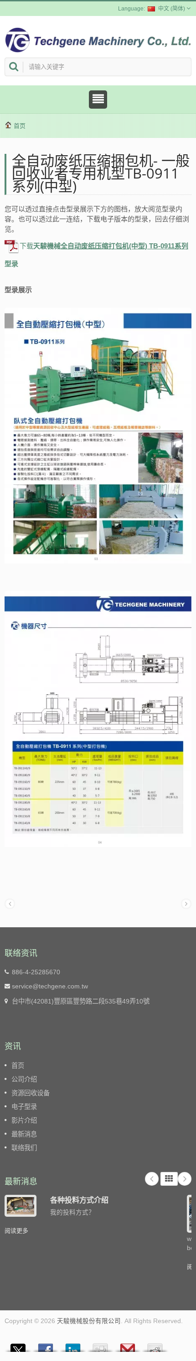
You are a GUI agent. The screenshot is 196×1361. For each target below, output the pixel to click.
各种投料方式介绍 (79, 1200)
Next (184, 1179)
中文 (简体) (171, 8)
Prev (152, 1179)
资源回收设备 (30, 1093)
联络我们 (24, 1147)
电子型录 (24, 1106)
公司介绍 (24, 1079)
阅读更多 (16, 1230)
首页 (20, 125)
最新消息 (24, 1134)
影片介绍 (24, 1120)
